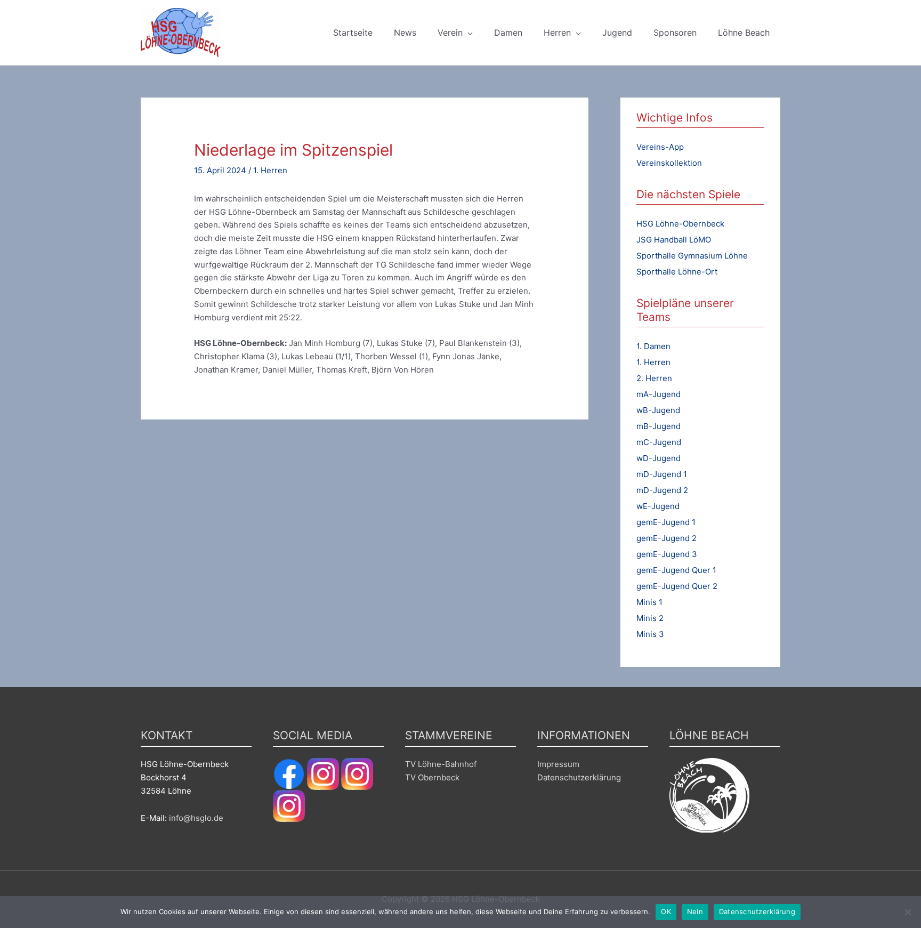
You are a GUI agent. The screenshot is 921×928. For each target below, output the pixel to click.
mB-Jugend (658, 426)
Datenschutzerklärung (579, 777)
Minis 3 (650, 634)
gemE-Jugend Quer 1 (676, 570)
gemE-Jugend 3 (666, 554)
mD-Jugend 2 (662, 490)
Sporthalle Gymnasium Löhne (692, 256)
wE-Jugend (658, 506)
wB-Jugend (658, 410)
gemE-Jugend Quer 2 (676, 586)
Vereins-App (660, 147)
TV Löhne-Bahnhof (440, 764)
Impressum (558, 764)
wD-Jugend (658, 458)
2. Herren (654, 378)
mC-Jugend (658, 442)
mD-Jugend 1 (661, 474)
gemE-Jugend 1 (666, 522)
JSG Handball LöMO (673, 240)
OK (666, 911)
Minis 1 (649, 602)
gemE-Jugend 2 (666, 538)
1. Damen (653, 346)
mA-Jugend (658, 394)
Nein (695, 911)
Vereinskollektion (669, 163)
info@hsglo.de (196, 818)
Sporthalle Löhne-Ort (676, 272)
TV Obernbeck (432, 777)
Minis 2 (650, 618)
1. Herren (270, 170)
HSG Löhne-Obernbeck (680, 224)
